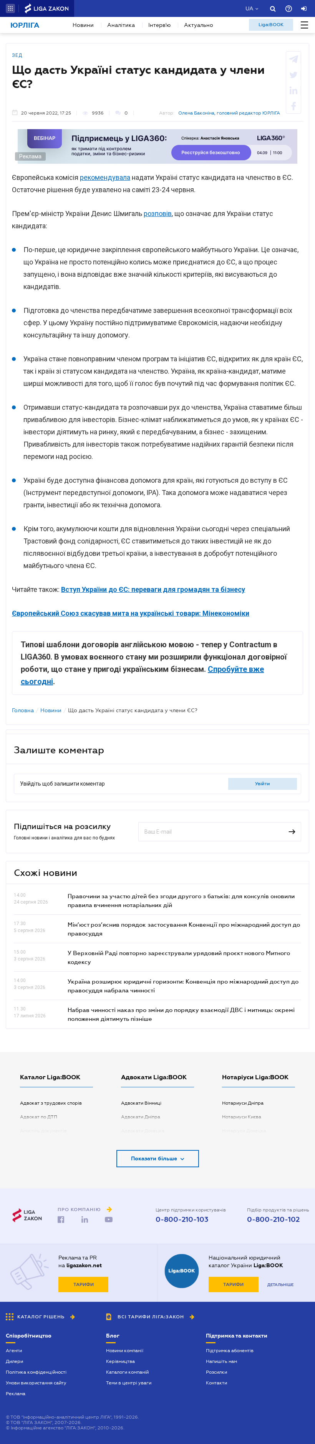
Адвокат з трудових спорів (51, 1103)
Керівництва (120, 1361)
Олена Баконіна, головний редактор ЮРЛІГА (229, 113)
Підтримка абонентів (230, 1350)
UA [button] (249, 8)
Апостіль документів (43, 1130)
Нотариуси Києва (241, 1117)
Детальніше (280, 1285)
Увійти (262, 783)
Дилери (14, 1361)
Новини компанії (124, 1350)
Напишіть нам (221, 1361)
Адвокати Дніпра (140, 1117)
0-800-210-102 (273, 1219)
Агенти (14, 1350)
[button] (10, 8)
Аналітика (121, 25)
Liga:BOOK (271, 24)
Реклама (15, 1393)
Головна (23, 710)
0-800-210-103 (182, 1219)
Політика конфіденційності (36, 1372)
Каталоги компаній (127, 1372)
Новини (83, 25)
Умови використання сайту (36, 1383)
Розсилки (216, 1372)
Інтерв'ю (159, 25)
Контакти (216, 1383)
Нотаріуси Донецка (244, 1130)
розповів (158, 213)
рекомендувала (105, 177)
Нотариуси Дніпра (243, 1103)
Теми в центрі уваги (128, 1383)
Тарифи (83, 1284)
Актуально (198, 25)
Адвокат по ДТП (38, 1117)
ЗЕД (17, 55)
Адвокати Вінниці (141, 1103)
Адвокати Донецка (142, 1130)
